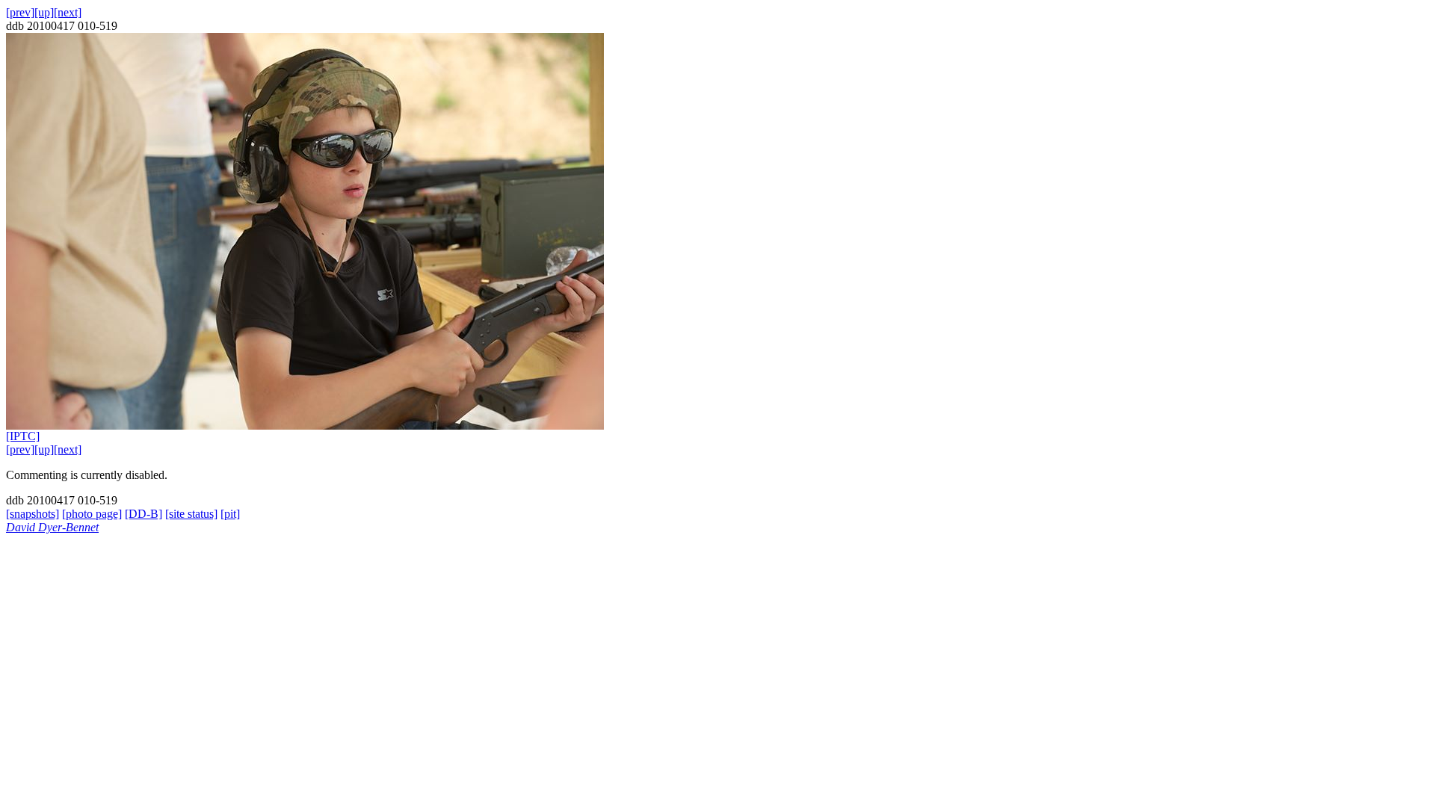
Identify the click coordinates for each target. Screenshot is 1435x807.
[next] (67, 12)
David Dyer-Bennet (52, 527)
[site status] (191, 513)
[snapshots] (32, 513)
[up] (44, 12)
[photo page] (92, 513)
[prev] (20, 12)
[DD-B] (143, 513)
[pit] (230, 513)
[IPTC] (23, 436)
